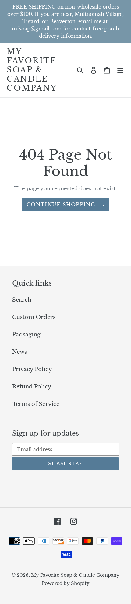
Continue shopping (61, 205)
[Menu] (120, 70)
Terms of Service (35, 404)
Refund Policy (31, 386)
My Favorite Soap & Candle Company (32, 70)
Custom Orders (33, 317)
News (19, 352)
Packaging (26, 334)
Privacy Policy (32, 369)
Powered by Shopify (66, 583)
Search (21, 300)
